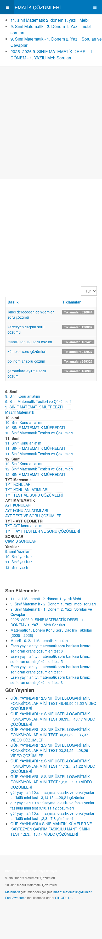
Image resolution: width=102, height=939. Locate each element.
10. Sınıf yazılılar (18, 556)
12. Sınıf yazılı (16, 567)
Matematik (12, 892)
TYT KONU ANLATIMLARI (26, 489)
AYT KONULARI (18, 505)
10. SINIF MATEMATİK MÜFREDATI (35, 427)
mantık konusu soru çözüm (30, 341)
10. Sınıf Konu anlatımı (23, 422)
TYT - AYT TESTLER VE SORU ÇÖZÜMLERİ (42, 531)
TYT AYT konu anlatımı (24, 525)
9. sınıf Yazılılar (17, 551)
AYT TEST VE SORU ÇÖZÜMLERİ (34, 515)
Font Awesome (15, 897)
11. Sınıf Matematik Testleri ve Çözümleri (39, 453)
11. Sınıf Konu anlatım (23, 443)
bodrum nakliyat (16, 870)
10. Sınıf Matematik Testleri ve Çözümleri (39, 432)
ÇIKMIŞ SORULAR (20, 541)
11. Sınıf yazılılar (18, 561)
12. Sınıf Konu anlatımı (23, 463)
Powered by (29, 911)
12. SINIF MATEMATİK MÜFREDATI (35, 474)
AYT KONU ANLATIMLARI (26, 510)
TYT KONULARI (18, 484)
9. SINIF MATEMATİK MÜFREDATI (34, 406)
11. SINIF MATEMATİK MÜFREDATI (35, 448)
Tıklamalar (71, 302)
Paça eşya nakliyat (43, 870)
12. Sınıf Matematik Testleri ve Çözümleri (39, 468)
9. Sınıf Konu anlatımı (22, 396)
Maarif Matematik (19, 412)
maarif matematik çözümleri (72, 892)
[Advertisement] (51, 123)
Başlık (13, 302)
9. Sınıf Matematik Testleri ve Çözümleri (38, 401)
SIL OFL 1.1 (63, 897)
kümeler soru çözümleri (27, 351)
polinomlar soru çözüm (26, 361)
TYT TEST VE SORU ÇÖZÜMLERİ (34, 495)
